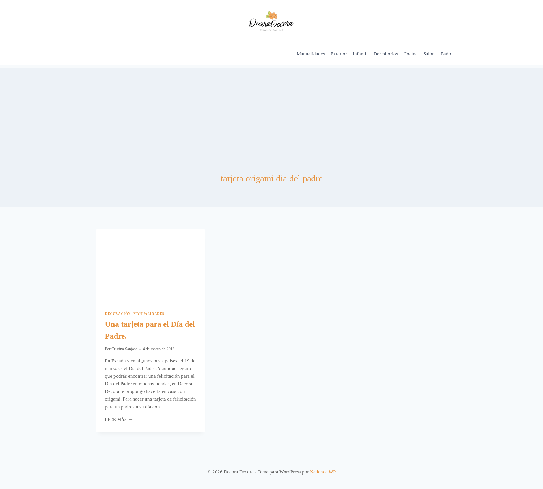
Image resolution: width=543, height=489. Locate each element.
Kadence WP (323, 472)
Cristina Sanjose (124, 349)
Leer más (119, 419)
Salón (429, 54)
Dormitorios (386, 54)
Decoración (118, 314)
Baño (446, 54)
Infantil (360, 54)
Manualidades (311, 54)
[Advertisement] (271, 107)
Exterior (339, 54)
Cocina (411, 54)
